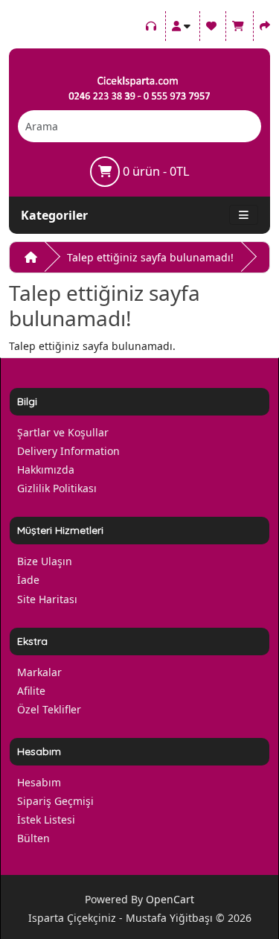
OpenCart (170, 899)
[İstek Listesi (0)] (211, 23)
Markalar (39, 672)
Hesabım (39, 782)
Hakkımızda (45, 469)
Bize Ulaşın (44, 561)
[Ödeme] (265, 23)
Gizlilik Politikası (57, 488)
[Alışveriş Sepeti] (238, 23)
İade (28, 580)
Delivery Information (68, 451)
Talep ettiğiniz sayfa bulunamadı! (150, 257)
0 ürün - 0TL (155, 171)
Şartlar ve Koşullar (63, 432)
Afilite (31, 691)
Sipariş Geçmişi (55, 801)
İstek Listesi (46, 819)
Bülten (33, 838)
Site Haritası (47, 599)
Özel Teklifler (49, 709)
